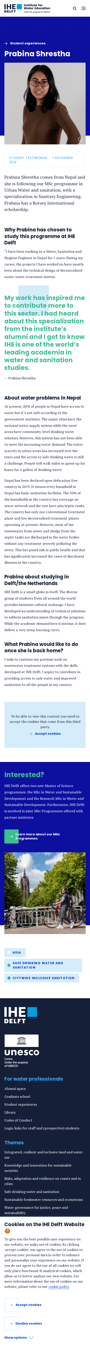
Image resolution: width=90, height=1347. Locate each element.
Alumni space (15, 1088)
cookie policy (58, 1286)
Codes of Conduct (18, 1120)
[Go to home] (20, 1015)
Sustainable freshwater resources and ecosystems (43, 1199)
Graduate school (17, 1096)
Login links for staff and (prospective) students (41, 1128)
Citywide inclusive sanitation (44, 978)
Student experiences (20, 1104)
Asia (17, 952)
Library (10, 1112)
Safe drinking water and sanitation (38, 965)
